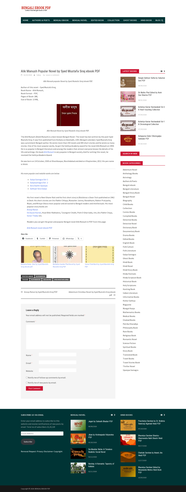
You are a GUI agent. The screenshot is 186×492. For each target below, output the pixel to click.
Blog (158, 20)
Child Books (128, 204)
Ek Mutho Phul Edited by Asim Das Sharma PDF (150, 93)
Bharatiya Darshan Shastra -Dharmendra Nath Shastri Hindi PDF (150, 438)
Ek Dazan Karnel (34, 212)
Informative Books (131, 297)
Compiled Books (130, 216)
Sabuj (39, 75)
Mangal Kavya (129, 308)
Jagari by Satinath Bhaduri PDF (100, 421)
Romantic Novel (130, 339)
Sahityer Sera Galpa (38, 188)
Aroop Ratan (32, 209)
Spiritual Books (129, 347)
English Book (128, 243)
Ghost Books (130, 20)
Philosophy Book (130, 327)
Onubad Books (129, 320)
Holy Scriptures (129, 285)
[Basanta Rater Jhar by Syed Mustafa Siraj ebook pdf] (35, 254)
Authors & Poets (41, 20)
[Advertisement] (93, 46)
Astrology (127, 177)
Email (29, 363)
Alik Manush (49, 152)
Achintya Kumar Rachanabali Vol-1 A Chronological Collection (151, 122)
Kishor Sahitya (129, 300)
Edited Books (128, 239)
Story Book (127, 351)
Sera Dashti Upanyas (39, 185)
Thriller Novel (129, 366)
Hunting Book (129, 289)
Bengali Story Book (131, 192)
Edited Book (97, 20)
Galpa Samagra (129, 254)
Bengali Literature (131, 189)
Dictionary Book (130, 227)
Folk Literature (129, 250)
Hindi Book (146, 20)
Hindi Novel (128, 266)
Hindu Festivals (129, 274)
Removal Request (28, 451)
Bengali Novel (79, 20)
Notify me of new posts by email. (42, 382)
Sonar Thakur (33, 215)
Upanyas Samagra (130, 370)
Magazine (127, 304)
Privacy (40, 451)
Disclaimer (48, 451)
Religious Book (129, 335)
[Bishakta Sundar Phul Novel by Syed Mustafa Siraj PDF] (67, 254)
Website (29, 371)
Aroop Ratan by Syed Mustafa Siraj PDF (40, 292)
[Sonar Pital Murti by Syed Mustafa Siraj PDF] (99, 254)
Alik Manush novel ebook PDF (39, 228)
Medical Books (129, 316)
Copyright (58, 451)
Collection (113, 20)
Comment (31, 321)
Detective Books (130, 219)
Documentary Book (131, 231)
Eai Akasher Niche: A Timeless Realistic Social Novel (100, 450)
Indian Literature (130, 293)
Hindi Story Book (130, 270)
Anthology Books (130, 173)
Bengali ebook (61, 20)
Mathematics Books (131, 312)
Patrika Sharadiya (130, 324)
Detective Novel (130, 223)
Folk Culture (128, 246)
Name (29, 355)
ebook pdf (47, 280)
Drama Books (129, 235)
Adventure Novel (130, 169)
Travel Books (128, 358)
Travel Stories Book (131, 362)
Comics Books (129, 212)
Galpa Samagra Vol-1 (39, 179)
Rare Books (128, 331)
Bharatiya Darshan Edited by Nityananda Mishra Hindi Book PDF (149, 470)
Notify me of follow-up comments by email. (47, 377)
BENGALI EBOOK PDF (42, 489)
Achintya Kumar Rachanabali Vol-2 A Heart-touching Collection (151, 108)
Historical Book (129, 281)
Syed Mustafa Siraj (61, 280)
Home (25, 20)
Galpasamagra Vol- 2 (39, 182)
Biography (127, 200)
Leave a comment (52, 75)
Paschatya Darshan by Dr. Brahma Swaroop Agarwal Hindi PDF (151, 422)
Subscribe (28, 441)
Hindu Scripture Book (132, 277)
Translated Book (130, 354)
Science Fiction (129, 343)
